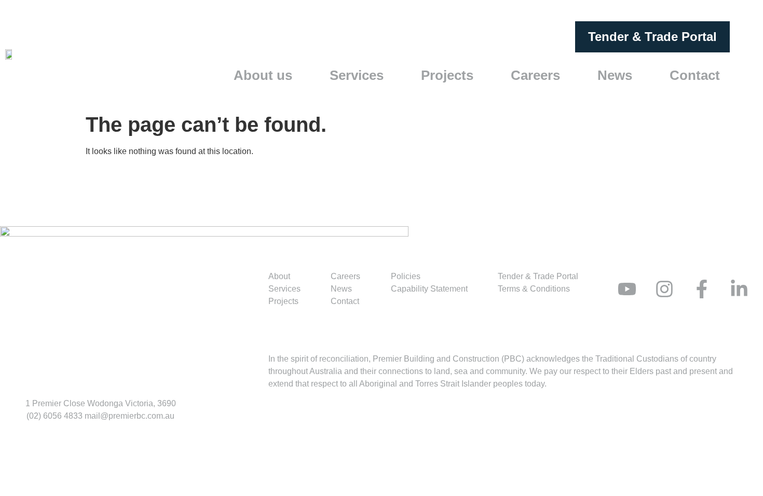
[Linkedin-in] (739, 289)
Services (357, 75)
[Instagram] (664, 289)
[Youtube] (627, 289)
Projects (447, 75)
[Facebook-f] (701, 289)
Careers (535, 75)
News (614, 75)
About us (263, 75)
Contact (695, 75)
